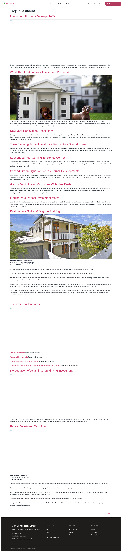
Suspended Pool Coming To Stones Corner (37, 157)
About (87, 4)
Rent (59, 4)
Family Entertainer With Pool (28, 426)
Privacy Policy (95, 535)
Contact (97, 4)
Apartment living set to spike (19, 357)
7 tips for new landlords (25, 304)
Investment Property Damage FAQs (33, 16)
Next (109, 513)
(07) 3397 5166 (16, 533)
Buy (51, 4)
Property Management (52, 537)
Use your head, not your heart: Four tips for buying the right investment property (35, 365)
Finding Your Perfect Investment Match (35, 197)
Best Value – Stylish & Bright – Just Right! (36, 211)
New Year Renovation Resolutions (31, 130)
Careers (71, 535)
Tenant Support (73, 529)
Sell (67, 4)
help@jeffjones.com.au (19, 536)
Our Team (94, 532)
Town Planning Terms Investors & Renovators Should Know (48, 144)
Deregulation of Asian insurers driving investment (41, 370)
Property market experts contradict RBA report (24, 361)
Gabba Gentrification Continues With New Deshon (42, 184)
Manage (76, 4)
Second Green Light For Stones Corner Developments (44, 171)
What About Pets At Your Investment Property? (39, 72)
